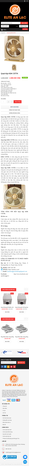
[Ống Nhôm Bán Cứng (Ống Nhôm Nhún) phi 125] (21, 328)
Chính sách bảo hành (7, 429)
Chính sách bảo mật (7, 436)
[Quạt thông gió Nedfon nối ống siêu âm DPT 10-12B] (7, 299)
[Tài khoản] (24, 1)
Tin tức (4, 410)
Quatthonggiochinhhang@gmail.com (13, 452)
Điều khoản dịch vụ (7, 422)
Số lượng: (3, 98)
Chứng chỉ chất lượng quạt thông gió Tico (11, 438)
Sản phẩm (5, 408)
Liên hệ (4, 412)
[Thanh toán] (27, 1)
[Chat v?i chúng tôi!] (25, 457)
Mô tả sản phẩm (14, 106)
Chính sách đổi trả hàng (7, 431)
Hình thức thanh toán (7, 418)
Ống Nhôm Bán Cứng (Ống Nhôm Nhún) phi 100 (12, 336)
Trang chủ (5, 406)
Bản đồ (4, 424)
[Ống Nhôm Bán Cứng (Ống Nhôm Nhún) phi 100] (7, 328)
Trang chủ (3, 32)
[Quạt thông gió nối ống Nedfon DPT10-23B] (21, 299)
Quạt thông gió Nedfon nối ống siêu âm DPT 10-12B (13, 307)
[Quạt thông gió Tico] (14, 12)
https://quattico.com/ (13, 269)
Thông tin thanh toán (14, 110)
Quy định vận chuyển (7, 434)
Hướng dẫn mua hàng (14, 113)
